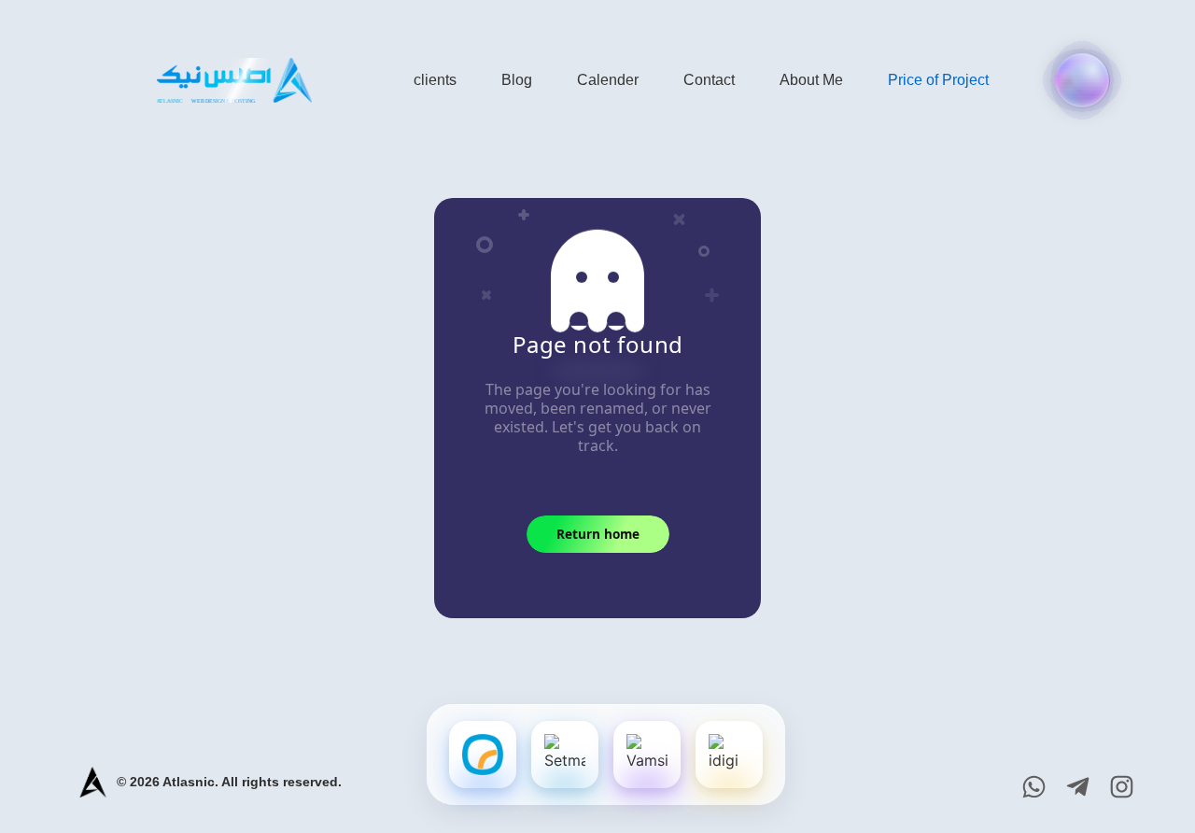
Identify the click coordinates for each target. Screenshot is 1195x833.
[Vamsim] (647, 754)
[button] (1082, 80)
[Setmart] (564, 754)
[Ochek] (482, 754)
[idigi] (729, 754)
